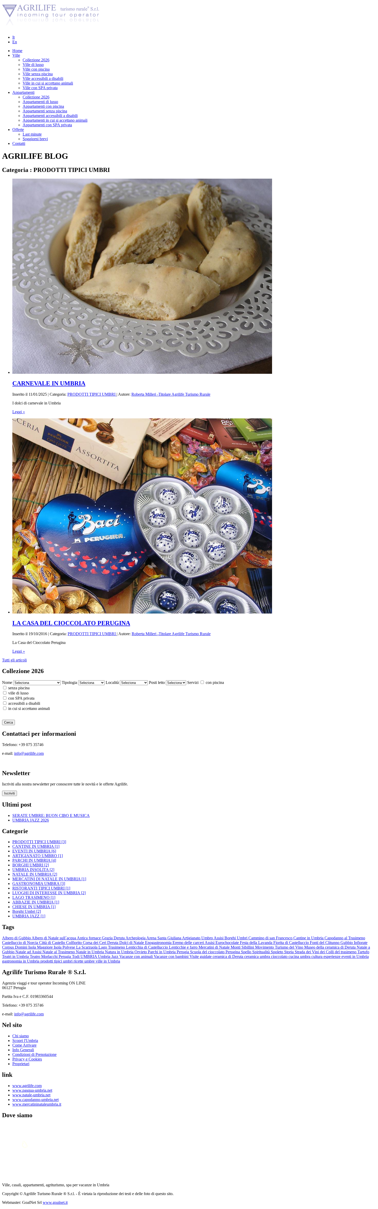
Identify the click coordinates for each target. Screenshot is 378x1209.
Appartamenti (23, 92)
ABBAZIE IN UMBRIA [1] (35, 902)
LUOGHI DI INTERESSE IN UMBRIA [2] (49, 893)
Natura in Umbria (119, 952)
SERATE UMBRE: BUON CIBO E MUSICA (51, 815)
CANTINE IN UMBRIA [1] (35, 846)
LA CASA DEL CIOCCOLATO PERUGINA (71, 623)
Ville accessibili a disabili (43, 78)
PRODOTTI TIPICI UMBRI (91, 394)
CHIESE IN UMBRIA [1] (34, 907)
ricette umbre (85, 961)
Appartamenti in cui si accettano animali (55, 120)
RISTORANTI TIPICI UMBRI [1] (41, 888)
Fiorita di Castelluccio (291, 942)
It (13, 37)
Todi (76, 956)
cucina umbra (300, 956)
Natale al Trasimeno (59, 952)
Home (17, 50)
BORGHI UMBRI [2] (30, 865)
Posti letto (157, 682)
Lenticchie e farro (184, 947)
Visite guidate (201, 956)
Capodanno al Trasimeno (345, 938)
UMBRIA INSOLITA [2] (33, 869)
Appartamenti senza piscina (45, 111)
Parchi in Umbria (162, 952)
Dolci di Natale (132, 942)
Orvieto (141, 952)
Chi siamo (20, 1036)
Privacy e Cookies (27, 1059)
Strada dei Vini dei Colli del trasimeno (326, 952)
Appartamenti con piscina (43, 106)
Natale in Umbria (90, 952)
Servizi (193, 682)
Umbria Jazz (108, 956)
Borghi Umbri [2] (26, 911)
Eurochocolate (227, 942)
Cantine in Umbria (309, 938)
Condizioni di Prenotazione (34, 1054)
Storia (289, 952)
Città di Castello (52, 942)
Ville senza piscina (38, 74)
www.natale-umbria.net (31, 1095)
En (14, 42)
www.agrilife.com (27, 1085)
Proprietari (20, 1064)
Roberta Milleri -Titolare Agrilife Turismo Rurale (170, 394)
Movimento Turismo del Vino (279, 947)
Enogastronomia (159, 942)
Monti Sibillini (243, 947)
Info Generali (23, 1050)
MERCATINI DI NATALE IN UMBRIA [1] (49, 879)
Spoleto (277, 952)
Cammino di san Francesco (270, 938)
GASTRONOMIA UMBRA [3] (38, 883)
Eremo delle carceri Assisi (194, 942)
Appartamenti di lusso (40, 102)
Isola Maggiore (41, 947)
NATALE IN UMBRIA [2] (34, 874)
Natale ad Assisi (28, 952)
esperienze (332, 956)
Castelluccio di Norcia (20, 942)
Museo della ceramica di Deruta (330, 947)
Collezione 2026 (36, 60)
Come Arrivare (24, 1045)
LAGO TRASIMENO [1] (33, 897)
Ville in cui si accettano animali (48, 83)
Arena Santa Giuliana (164, 938)
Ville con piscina (36, 69)
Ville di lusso (33, 64)
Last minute (32, 134)
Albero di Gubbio (17, 938)
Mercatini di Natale (215, 947)
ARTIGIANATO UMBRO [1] (37, 856)
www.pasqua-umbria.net (32, 1090)
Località (112, 682)
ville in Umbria (108, 961)
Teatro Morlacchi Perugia (51, 956)
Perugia (183, 952)
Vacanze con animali (136, 956)
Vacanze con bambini (172, 956)
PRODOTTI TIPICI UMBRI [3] (39, 842)
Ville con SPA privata (40, 88)
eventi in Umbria (355, 956)
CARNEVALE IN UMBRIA (48, 383)
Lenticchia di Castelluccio (147, 947)
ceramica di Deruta (228, 956)
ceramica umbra (257, 956)
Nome (7, 682)
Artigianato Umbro (198, 938)
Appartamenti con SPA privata (47, 125)
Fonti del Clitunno (325, 942)
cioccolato (280, 956)
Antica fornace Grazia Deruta (101, 938)
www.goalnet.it (55, 1202)
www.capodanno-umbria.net (35, 1099)
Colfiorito (74, 942)
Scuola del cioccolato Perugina (215, 952)
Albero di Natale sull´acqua (54, 938)
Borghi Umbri (236, 938)
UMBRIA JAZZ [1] (28, 916)
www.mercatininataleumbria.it (36, 1104)
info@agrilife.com (29, 753)
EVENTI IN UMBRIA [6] (34, 851)
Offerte (18, 129)
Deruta (113, 942)
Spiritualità (261, 952)
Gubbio (347, 942)
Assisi (219, 938)
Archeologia (135, 938)
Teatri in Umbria (16, 956)
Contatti (18, 143)
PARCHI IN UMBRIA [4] (34, 860)
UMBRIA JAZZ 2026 (30, 820)
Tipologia (69, 682)
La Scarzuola (87, 947)
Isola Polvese (65, 947)
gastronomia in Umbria (21, 961)
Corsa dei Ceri (95, 942)
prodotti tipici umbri (57, 961)
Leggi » (18, 412)
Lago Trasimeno (112, 947)
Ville (16, 55)
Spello (246, 952)
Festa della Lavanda (256, 942)
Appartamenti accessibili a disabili (50, 115)
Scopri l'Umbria (25, 1040)
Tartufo (363, 952)
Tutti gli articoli (14, 660)
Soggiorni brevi (35, 139)
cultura (317, 956)
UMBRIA (89, 956)
